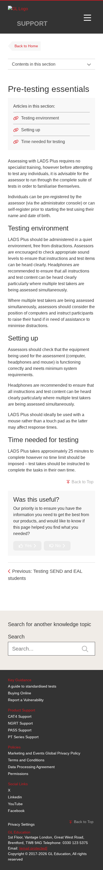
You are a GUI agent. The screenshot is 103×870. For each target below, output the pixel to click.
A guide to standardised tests (32, 686)
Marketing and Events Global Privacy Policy (44, 753)
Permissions (18, 774)
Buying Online (19, 693)
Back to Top (82, 482)
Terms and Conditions (26, 760)
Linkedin (15, 797)
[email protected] (33, 848)
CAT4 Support (19, 716)
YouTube (15, 804)
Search (16, 637)
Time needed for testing (43, 141)
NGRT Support (20, 723)
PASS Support (19, 730)
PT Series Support (23, 737)
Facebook (16, 811)
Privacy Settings (21, 824)
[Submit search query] (85, 649)
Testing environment (40, 118)
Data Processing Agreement (31, 767)
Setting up (30, 130)
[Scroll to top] (6, 598)
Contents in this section (33, 64)
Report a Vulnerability (26, 700)
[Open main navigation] (87, 17)
